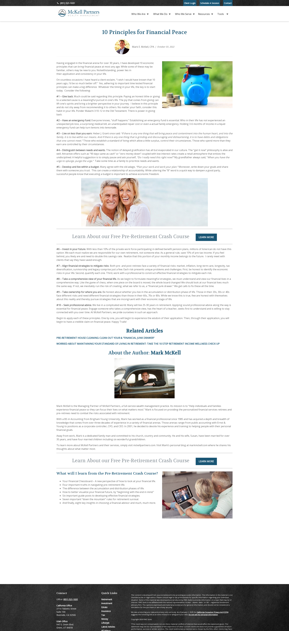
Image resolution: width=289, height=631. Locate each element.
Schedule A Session (209, 3)
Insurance (106, 611)
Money (104, 618)
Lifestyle (105, 622)
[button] (139, 13)
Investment (106, 603)
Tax (103, 615)
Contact (228, 3)
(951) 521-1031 (67, 3)
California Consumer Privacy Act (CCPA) (212, 612)
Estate (104, 607)
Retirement (106, 599)
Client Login (190, 3)
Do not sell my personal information (203, 614)
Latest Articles (108, 626)
